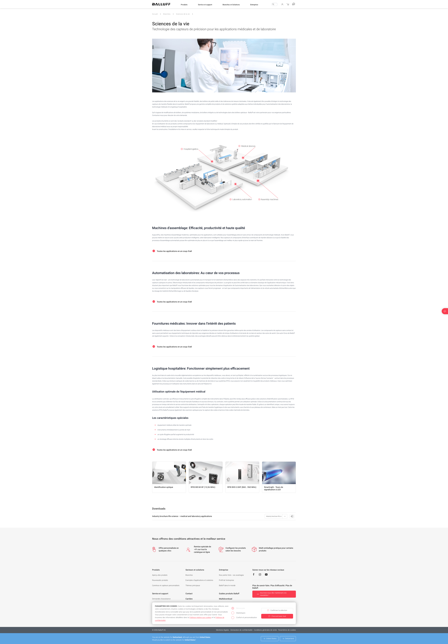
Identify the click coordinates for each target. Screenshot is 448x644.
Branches (166, 14)
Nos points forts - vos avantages (231, 575)
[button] (184, 5)
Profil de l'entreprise (226, 580)
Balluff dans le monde (227, 585)
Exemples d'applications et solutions (199, 580)
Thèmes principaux (193, 585)
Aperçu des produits (159, 575)
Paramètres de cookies (287, 630)
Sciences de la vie (183, 14)
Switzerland (289, 638)
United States (271, 638)
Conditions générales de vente (265, 630)
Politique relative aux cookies (200, 617)
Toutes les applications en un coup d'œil (174, 251)
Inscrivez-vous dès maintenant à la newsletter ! (273, 594)
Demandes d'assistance (161, 599)
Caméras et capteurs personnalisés (165, 585)
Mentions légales (222, 630)
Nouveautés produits (160, 580)
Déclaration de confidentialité (241, 630)
